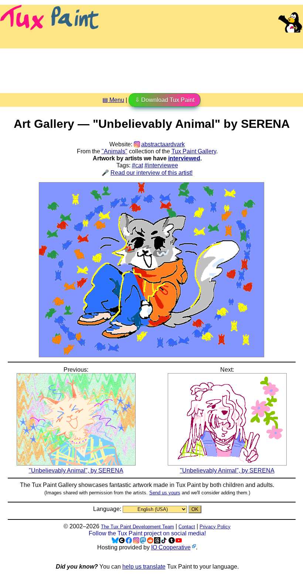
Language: (108, 509)
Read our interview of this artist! (151, 173)
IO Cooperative (171, 547)
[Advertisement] (151, 68)
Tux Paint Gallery (193, 151)
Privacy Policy (215, 526)
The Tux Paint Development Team (137, 526)
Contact (186, 526)
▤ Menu (113, 100)
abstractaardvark (162, 144)
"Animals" (114, 151)
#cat (137, 165)
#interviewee (161, 165)
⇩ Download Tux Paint (164, 100)
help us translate (144, 566)
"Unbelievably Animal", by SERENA (76, 470)
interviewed (184, 158)
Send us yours (164, 492)
